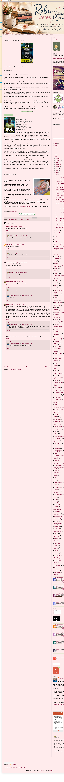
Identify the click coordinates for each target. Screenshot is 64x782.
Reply (7, 230)
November (58, 160)
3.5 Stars (56, 270)
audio (55, 297)
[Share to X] (34, 217)
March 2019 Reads (58, 423)
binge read (56, 310)
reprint (55, 497)
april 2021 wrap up (58, 290)
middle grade (57, 440)
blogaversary (57, 317)
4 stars (55, 271)
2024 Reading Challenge (59, 593)
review (55, 501)
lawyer (55, 416)
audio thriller (57, 299)
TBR (55, 540)
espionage (56, 361)
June (57, 170)
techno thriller (57, 543)
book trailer (56, 324)
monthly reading (57, 443)
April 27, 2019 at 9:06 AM (26, 295)
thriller (28, 219)
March (57, 230)
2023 (56, 149)
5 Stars (9, 219)
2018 (56, 236)
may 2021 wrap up (58, 426)
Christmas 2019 (57, 333)
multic (55, 446)
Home (27, 366)
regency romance (58, 494)
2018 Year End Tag (58, 265)
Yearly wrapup (57, 572)
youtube (56, 574)
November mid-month (59, 463)
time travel (56, 547)
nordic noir (56, 460)
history (55, 402)
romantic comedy (58, 511)
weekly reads (57, 558)
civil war (56, 334)
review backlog (57, 502)
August (57, 166)
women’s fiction (57, 565)
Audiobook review (58, 302)
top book (56, 548)
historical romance (58, 397)
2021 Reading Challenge (59, 632)
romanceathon (57, 509)
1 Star (55, 260)
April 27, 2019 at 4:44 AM (18, 304)
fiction (55, 375)
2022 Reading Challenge (59, 624)
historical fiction (57, 394)
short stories (57, 530)
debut (55, 351)
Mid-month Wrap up (58, 438)
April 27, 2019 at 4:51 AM (18, 334)
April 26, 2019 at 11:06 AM (16, 226)
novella (55, 462)
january (56, 411)
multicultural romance (59, 451)
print (55, 480)
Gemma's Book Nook (11, 262)
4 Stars (55, 273)
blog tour (12, 219)
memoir (56, 433)
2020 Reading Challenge (59, 639)
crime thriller (57, 348)
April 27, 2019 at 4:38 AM (21, 235)
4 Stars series (57, 276)
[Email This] (32, 217)
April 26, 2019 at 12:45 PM (17, 281)
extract (55, 368)
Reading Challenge (58, 249)
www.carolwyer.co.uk (25, 206)
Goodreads (23, 34)
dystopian (56, 360)
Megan (8, 226)
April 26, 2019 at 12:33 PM (22, 262)
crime (16, 219)
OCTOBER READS (58, 467)
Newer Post (6, 366)
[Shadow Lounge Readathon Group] (56, 738)
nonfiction (56, 458)
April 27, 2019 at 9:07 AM (26, 343)
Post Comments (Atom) (15, 369)
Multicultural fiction (58, 450)
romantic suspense (58, 514)
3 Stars (55, 268)
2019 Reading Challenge (59, 647)
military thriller (57, 441)
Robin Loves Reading (14, 295)
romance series (57, 507)
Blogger (51, 770)
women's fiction (57, 564)
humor (55, 406)
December (58, 158)
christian (56, 331)
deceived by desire (58, 353)
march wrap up (57, 424)
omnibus (56, 468)
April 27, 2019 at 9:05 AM (26, 324)
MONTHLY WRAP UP (59, 445)
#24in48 (56, 254)
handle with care (58, 389)
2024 (56, 147)
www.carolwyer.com (13, 211)
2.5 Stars (56, 263)
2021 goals (56, 266)
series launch (57, 526)
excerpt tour (57, 366)
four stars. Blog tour (58, 382)
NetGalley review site (36, 34)
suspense (56, 538)
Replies (9, 233)
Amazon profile (5, 34)
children (56, 329)
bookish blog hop (58, 326)
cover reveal (57, 341)
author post (56, 309)
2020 (56, 154)
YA (55, 569)
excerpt (56, 365)
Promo (55, 484)
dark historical (57, 350)
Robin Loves (58, 578)
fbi (54, 372)
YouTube (51, 34)
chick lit (56, 327)
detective (56, 355)
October (58, 162)
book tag (56, 322)
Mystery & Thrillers (58, 455)
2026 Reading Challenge (59, 577)
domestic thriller (57, 358)
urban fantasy (57, 555)
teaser (55, 541)
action (55, 282)
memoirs (56, 434)
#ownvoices (56, 258)
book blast (56, 319)
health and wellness (58, 390)
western (56, 562)
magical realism (57, 421)
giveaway (56, 383)
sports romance (57, 531)
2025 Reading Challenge (59, 585)
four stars (56, 380)
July (57, 168)
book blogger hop (58, 321)
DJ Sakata (8, 281)
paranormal (56, 472)
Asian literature (57, 293)
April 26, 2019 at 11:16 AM (18, 244)
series (25, 219)
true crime (56, 550)
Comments (57, 613)
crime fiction (57, 346)
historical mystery (58, 395)
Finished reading (58, 377)
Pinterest (43, 34)
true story (56, 553)
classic (55, 336)
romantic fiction (57, 513)
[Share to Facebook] (35, 217)
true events (56, 552)
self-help (56, 521)
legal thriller (56, 417)
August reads (57, 305)
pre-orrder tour (57, 479)
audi (55, 295)
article (55, 292)
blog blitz (56, 314)
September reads (58, 523)
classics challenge (58, 338)
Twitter (47, 34)
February (58, 232)
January (58, 234)
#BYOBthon (57, 256)
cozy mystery (57, 343)
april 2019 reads (57, 288)
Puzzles (56, 489)
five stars (56, 378)
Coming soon (57, 339)
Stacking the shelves (58, 536)
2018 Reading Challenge (59, 655)
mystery (19, 219)
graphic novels (57, 387)
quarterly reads (57, 490)
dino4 (42, 770)
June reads (56, 414)
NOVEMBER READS (59, 465)
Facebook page (17, 34)
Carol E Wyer (12, 235)
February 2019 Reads (59, 373)
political (56, 477)
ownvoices (56, 470)
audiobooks (56, 304)
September (58, 164)
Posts (55, 610)
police (22, 219)
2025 (56, 145)
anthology (56, 285)
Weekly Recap (57, 560)
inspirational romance (59, 407)
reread (55, 499)
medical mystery (58, 429)
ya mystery (56, 570)
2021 (56, 153)
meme (55, 431)
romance (56, 506)
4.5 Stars (56, 278)
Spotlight (56, 533)
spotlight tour (57, 535)
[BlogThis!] (33, 217)
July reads (56, 412)
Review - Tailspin (59, 214)
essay (55, 363)
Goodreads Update (58, 248)
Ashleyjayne (9, 244)
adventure (56, 283)
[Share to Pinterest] (36, 217)
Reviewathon (57, 504)
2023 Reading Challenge (59, 600)
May (57, 172)
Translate (14, 764)
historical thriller (57, 399)
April (57, 174)
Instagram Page (28, 34)
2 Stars (55, 261)
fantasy (56, 370)
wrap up (56, 567)
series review (57, 528)
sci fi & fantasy (57, 518)
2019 (56, 156)
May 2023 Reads (58, 428)
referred (56, 492)
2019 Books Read (58, 243)
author (55, 307)
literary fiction (57, 419)
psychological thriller (58, 487)
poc (55, 473)
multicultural (57, 448)
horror (55, 404)
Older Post (47, 366)
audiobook (56, 300)
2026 (56, 143)
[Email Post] (30, 217)
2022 (56, 151)
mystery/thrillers (57, 457)
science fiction (57, 519)
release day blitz (57, 496)
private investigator (58, 482)
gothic (55, 385)
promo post (56, 485)
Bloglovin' (11, 34)
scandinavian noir (58, 516)
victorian (56, 557)
